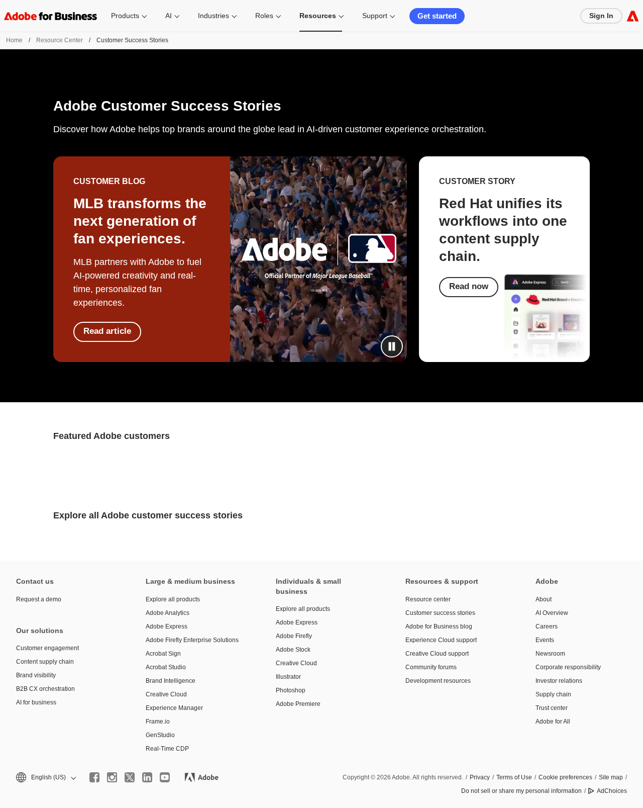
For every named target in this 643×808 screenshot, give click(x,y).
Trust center (551, 707)
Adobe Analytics (167, 612)
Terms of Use (514, 777)
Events (544, 640)
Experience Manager (174, 707)
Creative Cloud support (437, 653)
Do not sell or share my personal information (521, 790)
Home (14, 40)
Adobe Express (166, 626)
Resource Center (59, 40)
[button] (391, 346)
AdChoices (612, 790)
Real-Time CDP (167, 748)
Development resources (438, 680)
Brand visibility (36, 675)
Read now (468, 286)
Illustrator (288, 676)
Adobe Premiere (298, 703)
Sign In (601, 16)
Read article (107, 331)
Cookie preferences (565, 777)
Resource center (428, 599)
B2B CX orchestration (45, 688)
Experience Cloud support (441, 640)
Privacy (480, 777)
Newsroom (550, 653)
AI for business (36, 702)
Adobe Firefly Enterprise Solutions (192, 640)
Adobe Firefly (294, 636)
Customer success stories (440, 612)
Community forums (431, 667)
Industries (213, 16)
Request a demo (38, 599)
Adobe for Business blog (438, 626)
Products (125, 16)
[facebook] (94, 777)
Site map (611, 777)
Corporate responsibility (568, 667)
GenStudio (160, 735)
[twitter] (130, 777)
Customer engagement (47, 648)
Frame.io (158, 721)
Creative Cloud (166, 694)
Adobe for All (552, 721)
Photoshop (290, 690)
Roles (264, 16)
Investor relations (558, 680)
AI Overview (551, 612)
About (543, 599)
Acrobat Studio (166, 667)
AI (168, 16)
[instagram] (112, 777)
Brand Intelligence (170, 680)
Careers (546, 626)
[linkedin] (147, 777)
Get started (437, 16)
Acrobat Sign (163, 653)
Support (374, 16)
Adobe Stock (293, 649)
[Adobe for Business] (632, 16)
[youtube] (165, 777)
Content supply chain (45, 661)
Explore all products (173, 599)
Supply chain (553, 694)
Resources (317, 16)
